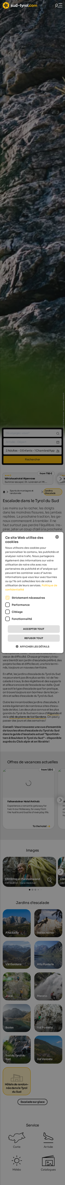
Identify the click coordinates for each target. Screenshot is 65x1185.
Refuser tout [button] (33, 638)
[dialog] (32, 592)
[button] (32, 646)
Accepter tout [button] (33, 629)
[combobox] (57, 537)
